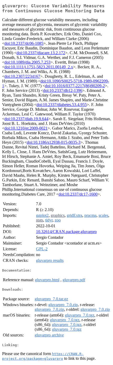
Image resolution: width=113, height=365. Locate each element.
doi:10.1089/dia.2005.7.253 (27, 62)
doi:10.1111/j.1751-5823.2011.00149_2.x (38, 67)
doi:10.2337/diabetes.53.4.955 (62, 104)
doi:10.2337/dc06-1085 (23, 43)
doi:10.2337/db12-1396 (62, 90)
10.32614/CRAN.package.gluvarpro (66, 231)
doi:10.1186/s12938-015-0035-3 (53, 142)
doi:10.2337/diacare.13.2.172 (41, 53)
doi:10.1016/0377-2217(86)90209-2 (75, 86)
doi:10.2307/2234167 (22, 76)
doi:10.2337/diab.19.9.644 (26, 119)
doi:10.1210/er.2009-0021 (26, 128)
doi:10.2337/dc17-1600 (78, 194)
